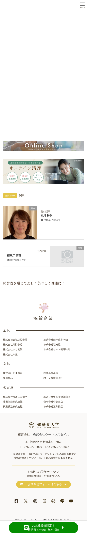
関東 (21, 195)
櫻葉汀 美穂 (14, 255)
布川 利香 (46, 215)
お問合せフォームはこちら (45, 484)
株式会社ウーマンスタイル (51, 434)
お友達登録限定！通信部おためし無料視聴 (43, 527)
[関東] (20, 222)
